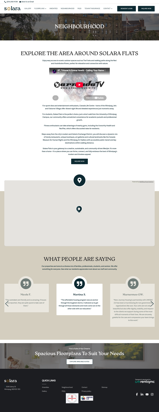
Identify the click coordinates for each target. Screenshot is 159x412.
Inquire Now (79, 161)
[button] (79, 209)
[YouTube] (147, 394)
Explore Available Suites (79, 362)
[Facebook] (136, 394)
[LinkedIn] (142, 394)
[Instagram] (152, 394)
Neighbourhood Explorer (146, 182)
